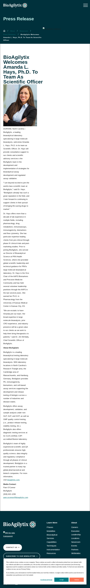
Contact (11, 547)
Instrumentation (53, 550)
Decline (76, 580)
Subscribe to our (20, 556)
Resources (51, 553)
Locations (75, 538)
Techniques (51, 546)
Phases (50, 527)
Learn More (52, 523)
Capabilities (51, 542)
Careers (74, 527)
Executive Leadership (76, 533)
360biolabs (75, 553)
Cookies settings (46, 580)
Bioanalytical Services (52, 536)
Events (74, 546)
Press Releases (9, 34)
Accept (61, 580)
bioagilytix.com (13, 480)
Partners (74, 550)
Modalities (51, 531)
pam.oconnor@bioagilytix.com (15, 497)
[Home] (4, 31)
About (12, 31)
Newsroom (24, 31)
